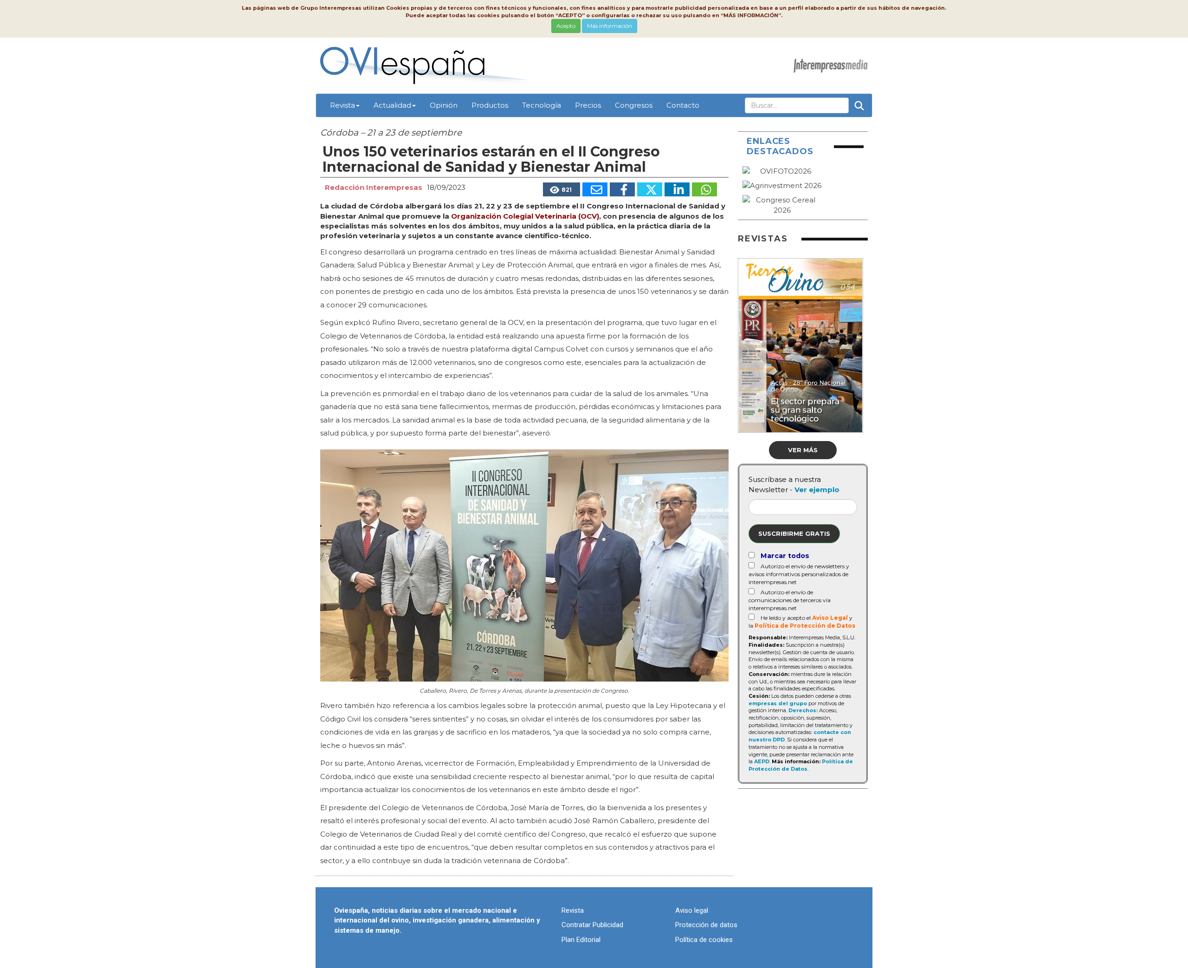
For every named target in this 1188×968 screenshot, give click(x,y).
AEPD (761, 761)
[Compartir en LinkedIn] (677, 189)
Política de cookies (704, 940)
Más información (609, 25)
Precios (588, 105)
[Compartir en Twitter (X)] (649, 189)
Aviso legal (691, 910)
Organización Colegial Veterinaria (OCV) (525, 216)
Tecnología (541, 105)
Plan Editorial (581, 940)
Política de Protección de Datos (805, 625)
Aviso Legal (830, 617)
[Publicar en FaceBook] (622, 189)
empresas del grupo (778, 703)
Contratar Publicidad (592, 925)
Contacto (682, 105)
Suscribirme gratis (794, 533)
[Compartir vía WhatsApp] (704, 189)
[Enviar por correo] (594, 189)
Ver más (803, 450)
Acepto (565, 25)
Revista (342, 105)
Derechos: (803, 710)
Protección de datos (706, 925)
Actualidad (392, 105)
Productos (489, 105)
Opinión (444, 105)
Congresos (633, 105)
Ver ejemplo (816, 489)
